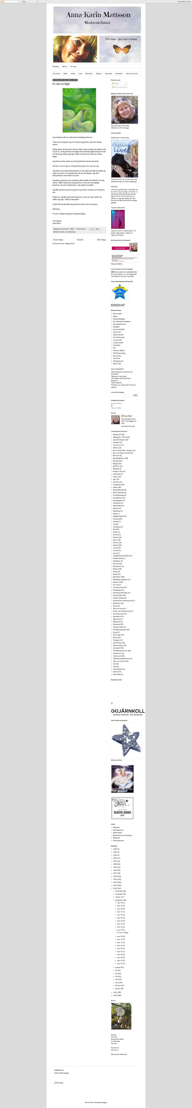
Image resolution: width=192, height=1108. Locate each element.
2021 (115, 861)
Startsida (56, 66)
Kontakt (115, 535)
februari (118, 985)
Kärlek (73, 73)
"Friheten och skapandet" (120, 385)
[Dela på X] (94, 229)
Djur (114, 479)
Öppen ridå (117, 364)
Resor (115, 606)
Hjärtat (115, 508)
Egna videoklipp (118, 492)
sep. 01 (120, 963)
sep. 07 (120, 951)
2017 (115, 873)
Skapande (116, 622)
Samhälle (116, 616)
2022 (115, 858)
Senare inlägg (58, 240)
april (117, 979)
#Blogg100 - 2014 (119, 437)
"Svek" (113, 383)
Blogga (115, 463)
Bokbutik (116, 469)
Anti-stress (56, 73)
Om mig (73, 66)
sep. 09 (120, 948)
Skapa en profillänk (116, 408)
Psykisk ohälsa (118, 598)
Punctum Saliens (119, 350)
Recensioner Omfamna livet (123, 600)
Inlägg (116, 83)
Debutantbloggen (119, 319)
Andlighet (116, 442)
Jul (114, 524)
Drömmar (116, 482)
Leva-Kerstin (117, 340)
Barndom (116, 455)
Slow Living (117, 356)
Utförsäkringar (118, 645)
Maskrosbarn (117, 833)
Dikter (65, 73)
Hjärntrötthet (117, 506)
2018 (115, 870)
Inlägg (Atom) (70, 243)
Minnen (115, 569)
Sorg (114, 632)
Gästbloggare (118, 500)
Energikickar (117, 498)
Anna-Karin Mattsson (116, 403)
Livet (80, 73)
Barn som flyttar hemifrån (122, 453)
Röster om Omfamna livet (122, 611)
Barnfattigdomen (119, 458)
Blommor (116, 466)
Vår (114, 664)
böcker (115, 672)
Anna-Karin (128, 416)
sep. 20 (120, 930)
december (119, 891)
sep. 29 (120, 906)
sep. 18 (120, 936)
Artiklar (115, 448)
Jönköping (116, 527)
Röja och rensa (118, 608)
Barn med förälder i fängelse (123, 450)
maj (116, 976)
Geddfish (116, 327)
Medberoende (118, 558)
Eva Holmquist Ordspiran (122, 321)
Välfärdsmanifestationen (121, 658)
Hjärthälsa (116, 511)
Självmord (116, 619)
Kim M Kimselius (119, 337)
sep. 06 (120, 954)
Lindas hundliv (118, 342)
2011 (115, 992)
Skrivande (108, 73)
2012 (115, 888)
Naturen (99, 73)
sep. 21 (120, 927)
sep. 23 (120, 921)
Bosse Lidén (117, 313)
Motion (115, 571)
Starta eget (117, 635)
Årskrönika (116, 674)
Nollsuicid (116, 838)
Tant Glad (116, 358)
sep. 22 (120, 924)
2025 (115, 852)
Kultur (115, 540)
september (119, 900)
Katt (114, 529)
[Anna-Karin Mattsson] (112, 406)
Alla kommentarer (120, 87)
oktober (118, 897)
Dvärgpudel (117, 484)
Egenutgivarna (118, 830)
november (119, 894)
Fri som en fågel (61, 84)
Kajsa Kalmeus (118, 335)
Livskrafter (116, 345)
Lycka (115, 553)
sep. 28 (120, 909)
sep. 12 (120, 942)
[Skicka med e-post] (90, 229)
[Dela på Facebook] (97, 229)
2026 (115, 849)
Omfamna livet (118, 587)
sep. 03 (120, 960)
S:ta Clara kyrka (118, 614)
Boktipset (116, 827)
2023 (115, 855)
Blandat (115, 461)
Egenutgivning (118, 490)
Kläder (115, 532)
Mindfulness (117, 566)
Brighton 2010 (118, 471)
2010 (115, 995)
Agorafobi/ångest (119, 440)
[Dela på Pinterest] (99, 229)
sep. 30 (120, 903)
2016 (115, 876)
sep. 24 (120, 918)
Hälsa (115, 514)
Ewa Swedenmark (119, 324)
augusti (118, 967)
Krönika (115, 537)
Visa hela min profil (128, 426)
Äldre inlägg (101, 240)
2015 (115, 879)
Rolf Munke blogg (119, 353)
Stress (115, 637)
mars (117, 982)
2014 (115, 882)
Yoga (115, 666)
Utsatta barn (117, 653)
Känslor (115, 542)
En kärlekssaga (118, 495)
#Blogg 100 (117, 434)
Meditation (116, 561)
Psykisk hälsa (117, 595)
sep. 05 (120, 957)
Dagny (115, 316)
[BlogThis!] (92, 229)
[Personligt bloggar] (61, 1073)
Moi (114, 348)
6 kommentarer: (81, 229)
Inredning (116, 519)
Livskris (115, 550)
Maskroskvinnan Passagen (122, 835)
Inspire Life (117, 332)
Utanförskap (117, 643)
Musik (115, 574)
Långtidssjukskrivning (120, 556)
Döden (115, 487)
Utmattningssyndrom (120, 651)
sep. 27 (120, 912)
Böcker (64, 66)
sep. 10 (120, 945)
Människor (89, 73)
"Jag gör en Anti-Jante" (119, 376)
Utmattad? (119, 73)
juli (116, 970)
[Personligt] (58, 1083)
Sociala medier (118, 627)
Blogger (104, 1102)
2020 (115, 864)
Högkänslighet (118, 516)
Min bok (116, 564)
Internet (115, 521)
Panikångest (117, 590)
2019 (115, 867)
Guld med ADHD (119, 329)
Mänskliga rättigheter (120, 579)
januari (118, 988)
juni (116, 973)
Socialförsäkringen (119, 629)
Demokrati (116, 474)
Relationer (116, 603)
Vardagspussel (118, 361)
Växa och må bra (132, 73)
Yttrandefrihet (118, 669)
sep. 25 (120, 915)
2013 (115, 885)
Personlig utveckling (120, 593)
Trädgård (116, 640)
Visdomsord (117, 656)
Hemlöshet (117, 503)
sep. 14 (120, 939)
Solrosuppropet (118, 840)
